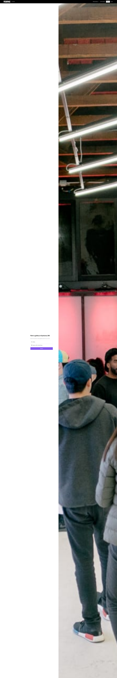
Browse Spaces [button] (95, 1)
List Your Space (102, 2)
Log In (112, 1)
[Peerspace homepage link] (7, 1)
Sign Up (108, 1)
